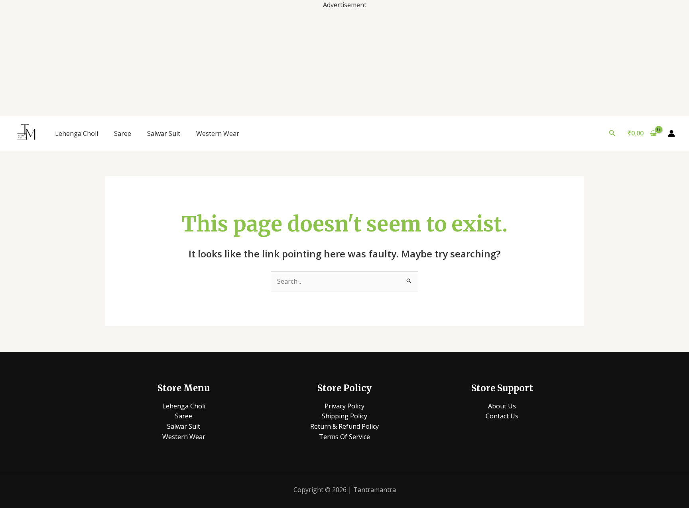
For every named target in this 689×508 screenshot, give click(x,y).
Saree (122, 133)
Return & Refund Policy (344, 426)
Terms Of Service (344, 436)
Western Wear (217, 133)
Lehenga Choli (76, 133)
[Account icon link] (671, 133)
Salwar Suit (163, 133)
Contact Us (502, 416)
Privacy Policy (344, 406)
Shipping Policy (344, 416)
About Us (502, 406)
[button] (612, 133)
